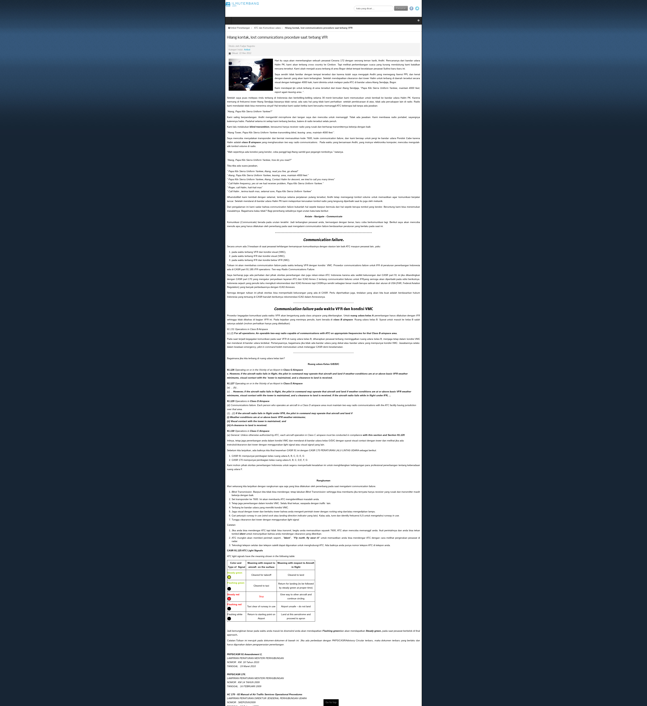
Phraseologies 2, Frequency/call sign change (32, 610)
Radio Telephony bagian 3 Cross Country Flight (33, 639)
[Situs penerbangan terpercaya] (17, 4)
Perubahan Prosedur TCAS (22, 635)
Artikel (22, 50)
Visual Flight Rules (18, 643)
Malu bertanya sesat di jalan (23, 627)
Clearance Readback (19, 619)
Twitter (642, 8)
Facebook (636, 8)
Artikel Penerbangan (15, 28)
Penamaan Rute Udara (20, 631)
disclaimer (11, 658)
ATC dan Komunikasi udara (42, 28)
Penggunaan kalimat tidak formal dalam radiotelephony (37, 623)
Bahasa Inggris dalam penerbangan (27, 614)
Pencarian (626, 8)
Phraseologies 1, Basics (21, 606)
